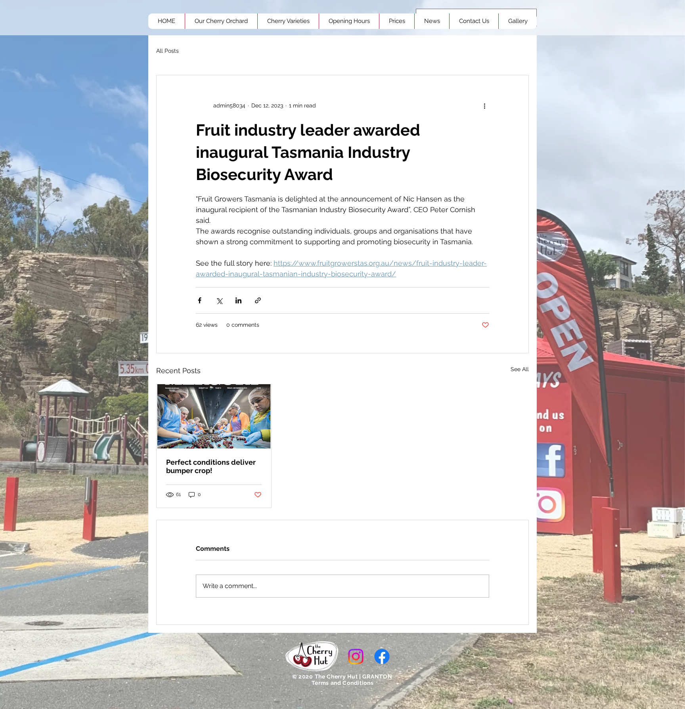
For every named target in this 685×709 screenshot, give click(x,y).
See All (520, 369)
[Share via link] (258, 300)
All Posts (167, 51)
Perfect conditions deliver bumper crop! (211, 466)
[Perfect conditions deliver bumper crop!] (214, 416)
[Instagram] (356, 656)
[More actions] (484, 105)
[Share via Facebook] (199, 300)
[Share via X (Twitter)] (219, 300)
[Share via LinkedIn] (238, 300)
